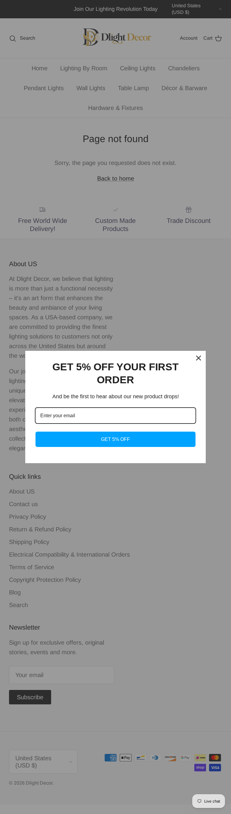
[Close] (198, 358)
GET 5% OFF (115, 439)
